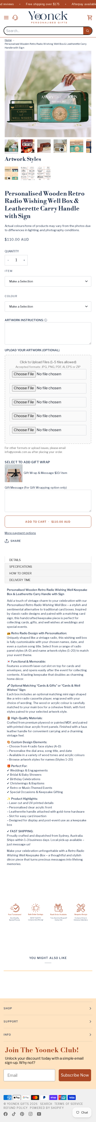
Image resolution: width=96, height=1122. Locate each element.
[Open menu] (8, 17)
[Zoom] (13, 129)
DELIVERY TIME (20, 580)
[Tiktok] (14, 1114)
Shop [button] (8, 1008)
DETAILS (15, 560)
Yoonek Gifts (18, 1104)
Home (8, 40)
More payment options (20, 533)
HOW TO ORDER (20, 573)
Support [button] (11, 1021)
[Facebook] (6, 1114)
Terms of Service (68, 1104)
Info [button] (7, 1034)
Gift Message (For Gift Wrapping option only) (36, 487)
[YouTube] (39, 1114)
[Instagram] (31, 1114)
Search (46, 1104)
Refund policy (16, 1108)
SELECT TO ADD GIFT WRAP (27, 462)
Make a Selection (21, 281)
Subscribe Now (75, 1075)
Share (15, 541)
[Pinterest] (22, 1114)
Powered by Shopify (47, 1108)
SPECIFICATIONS (20, 566)
